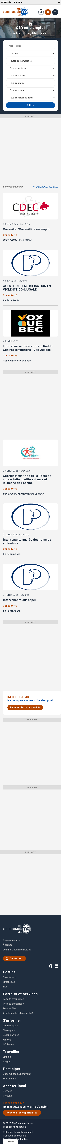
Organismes (9, 977)
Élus (5, 986)
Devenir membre (11, 940)
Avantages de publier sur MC (18, 1013)
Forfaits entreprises (13, 1003)
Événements (9, 1078)
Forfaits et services (20, 994)
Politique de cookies (14, 1135)
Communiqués (10, 1025)
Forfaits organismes (13, 999)
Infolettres (8, 1044)
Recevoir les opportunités (25, 707)
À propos (7, 945)
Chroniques (9, 1030)
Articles (7, 1039)
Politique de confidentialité (18, 1132)
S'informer (12, 1020)
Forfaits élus (9, 1008)
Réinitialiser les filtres (46, 187)
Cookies (10, 1141)
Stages (6, 1061)
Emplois (7, 1056)
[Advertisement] (30, 148)
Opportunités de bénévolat (16, 1074)
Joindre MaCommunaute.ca (17, 949)
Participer (11, 1069)
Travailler (11, 1052)
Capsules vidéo (11, 1035)
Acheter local (14, 1086)
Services (7, 1091)
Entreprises (9, 982)
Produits (7, 1095)
